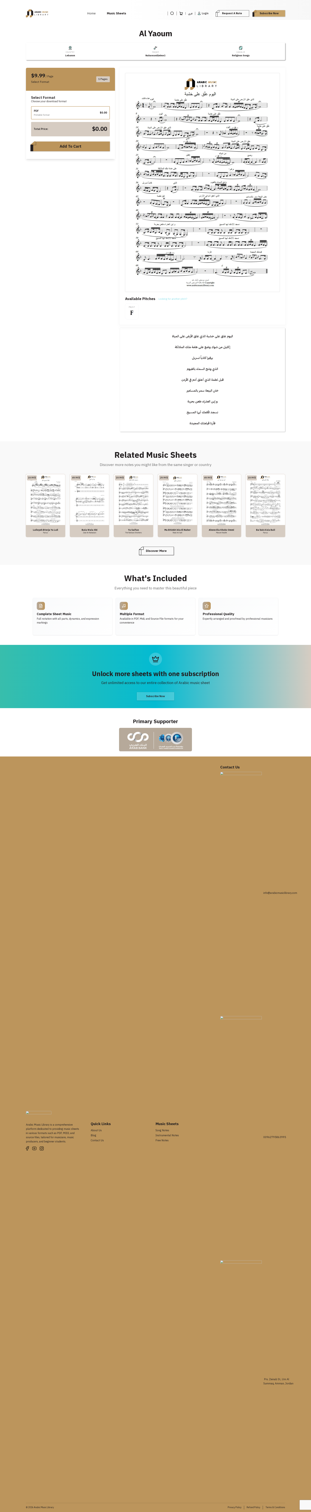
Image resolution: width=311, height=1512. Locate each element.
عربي (190, 13)
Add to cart (70, 146)
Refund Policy (253, 1507)
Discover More (156, 550)
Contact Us (97, 1140)
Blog (93, 1135)
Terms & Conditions (275, 1507)
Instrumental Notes (167, 1135)
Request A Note (232, 13)
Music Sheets (116, 13)
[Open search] (172, 13)
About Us (96, 1130)
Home (91, 13)
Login (205, 13)
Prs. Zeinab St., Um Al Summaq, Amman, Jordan (278, 1381)
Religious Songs (241, 55)
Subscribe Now (269, 13)
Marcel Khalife (221, 532)
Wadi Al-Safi (177, 532)
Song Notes (162, 1130)
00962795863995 (274, 1137)
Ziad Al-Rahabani (89, 532)
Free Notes (162, 1140)
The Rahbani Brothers (133, 532)
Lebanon (70, 55)
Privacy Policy (235, 1507)
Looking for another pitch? (173, 299)
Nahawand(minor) (155, 55)
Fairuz (45, 532)
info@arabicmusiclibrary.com (280, 893)
